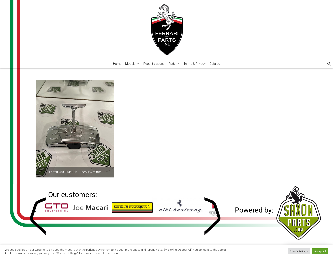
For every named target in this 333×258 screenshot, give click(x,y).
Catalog (214, 64)
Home (117, 64)
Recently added (154, 64)
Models (130, 64)
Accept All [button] (320, 251)
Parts (172, 64)
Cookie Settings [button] (299, 251)
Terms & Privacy (195, 64)
